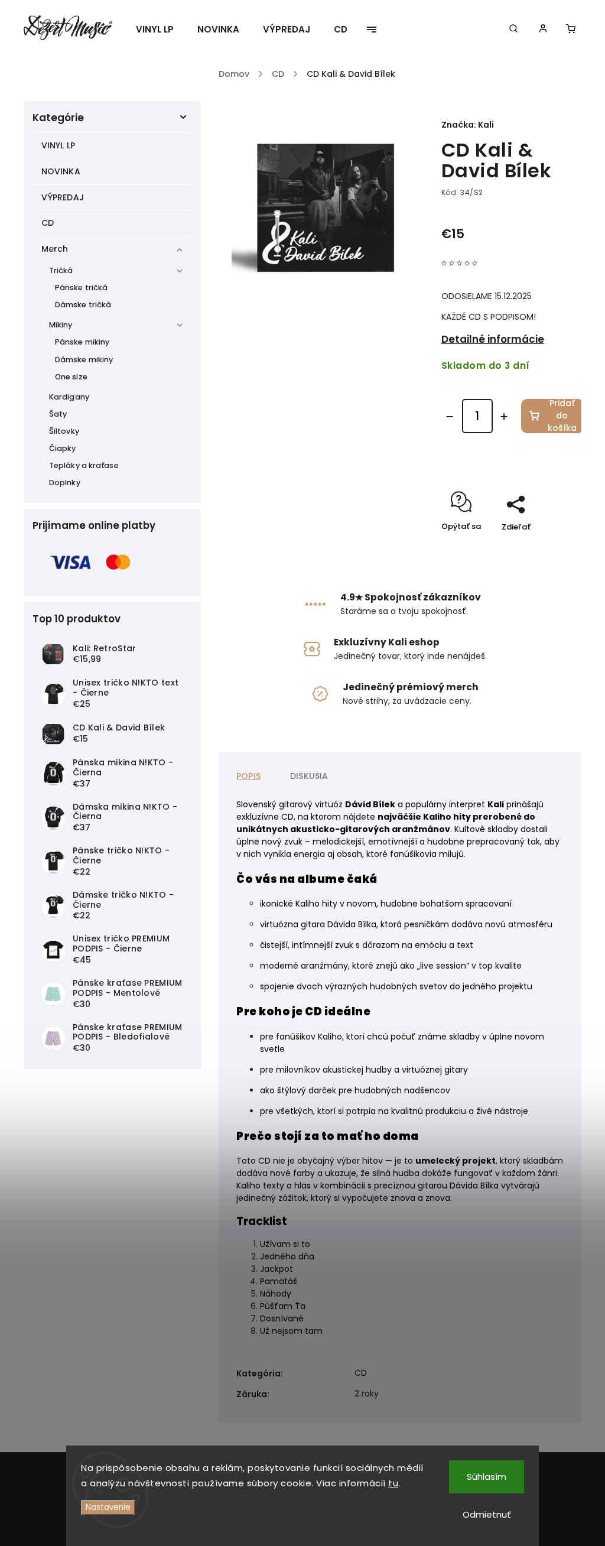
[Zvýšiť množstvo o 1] (504, 416)
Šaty (58, 414)
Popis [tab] (248, 776)
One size (71, 377)
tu (393, 1483)
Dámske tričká (83, 305)
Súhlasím (486, 1476)
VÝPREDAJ (62, 197)
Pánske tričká (81, 287)
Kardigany (69, 397)
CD (47, 223)
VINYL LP (58, 145)
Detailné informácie (492, 339)
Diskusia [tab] (309, 776)
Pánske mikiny (82, 342)
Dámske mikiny (84, 360)
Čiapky (62, 448)
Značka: (467, 125)
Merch (55, 249)
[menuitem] (161, 29)
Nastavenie (108, 1507)
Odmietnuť (487, 1514)
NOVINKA (60, 171)
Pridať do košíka (562, 416)
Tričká (61, 270)
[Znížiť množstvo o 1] (449, 416)
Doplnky (64, 483)
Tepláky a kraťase (84, 465)
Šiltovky (64, 431)
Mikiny (61, 325)
